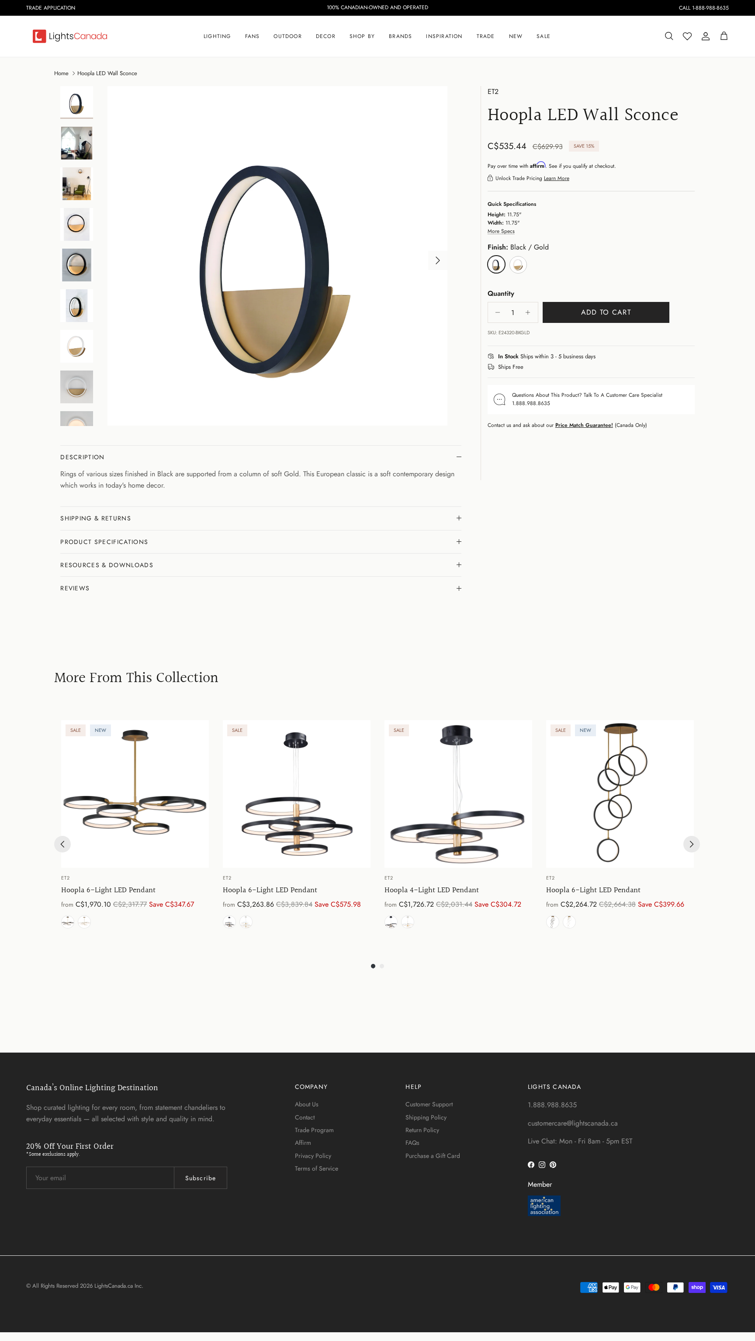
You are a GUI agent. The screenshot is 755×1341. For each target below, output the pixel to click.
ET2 (493, 92)
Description (82, 457)
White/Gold (84, 922)
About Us (307, 1104)
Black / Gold (67, 922)
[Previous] (62, 844)
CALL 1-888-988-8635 (704, 8)
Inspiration (444, 36)
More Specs (501, 231)
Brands (400, 36)
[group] (135, 826)
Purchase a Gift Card (432, 1155)
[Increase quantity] (530, 312)
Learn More (556, 178)
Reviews (75, 588)
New (516, 36)
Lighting (217, 36)
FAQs (412, 1142)
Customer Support (429, 1104)
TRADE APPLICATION (50, 8)
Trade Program (314, 1130)
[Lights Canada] (70, 36)
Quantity (501, 293)
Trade (486, 36)
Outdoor (287, 36)
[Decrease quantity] (495, 312)
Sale (544, 36)
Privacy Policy (313, 1155)
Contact (305, 1117)
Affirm (303, 1142)
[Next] (691, 844)
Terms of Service (316, 1168)
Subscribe (200, 1178)
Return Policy (422, 1130)
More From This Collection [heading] (136, 679)
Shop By (362, 36)
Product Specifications (104, 541)
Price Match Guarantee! (584, 425)
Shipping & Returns (95, 518)
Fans (252, 36)
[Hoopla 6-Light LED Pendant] (135, 794)
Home (61, 73)
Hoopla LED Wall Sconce (107, 73)
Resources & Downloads (106, 565)
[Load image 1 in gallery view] (277, 256)
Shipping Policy (426, 1117)
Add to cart (606, 312)
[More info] (600, 356)
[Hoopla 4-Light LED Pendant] (458, 794)
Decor (326, 36)
